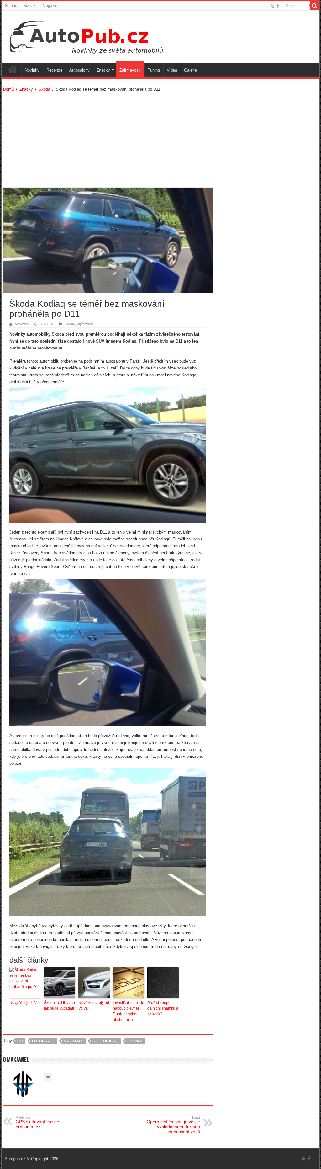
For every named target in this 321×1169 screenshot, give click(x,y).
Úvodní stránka (13, 69)
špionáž (134, 1041)
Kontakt (30, 5)
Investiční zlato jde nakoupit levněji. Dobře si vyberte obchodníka (128, 1011)
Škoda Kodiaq (105, 1041)
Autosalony (79, 70)
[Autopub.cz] (92, 35)
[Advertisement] (107, 140)
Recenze (54, 70)
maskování (74, 1041)
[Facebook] (278, 6)
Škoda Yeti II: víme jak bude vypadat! (59, 1006)
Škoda (44, 89)
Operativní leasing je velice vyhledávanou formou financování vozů (173, 1124)
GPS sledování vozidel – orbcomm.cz (40, 1122)
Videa (172, 70)
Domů (8, 89)
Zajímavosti (130, 70)
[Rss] (272, 6)
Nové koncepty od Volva (93, 1006)
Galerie (11, 5)
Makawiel (22, 324)
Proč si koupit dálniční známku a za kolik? (162, 1008)
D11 (20, 1041)
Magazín (50, 5)
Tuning (154, 70)
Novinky (32, 70)
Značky (103, 70)
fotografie (43, 1041)
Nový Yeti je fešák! (24, 1003)
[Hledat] (314, 5)
